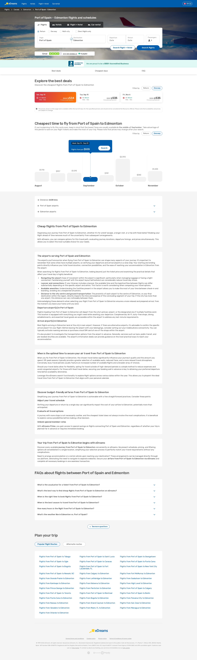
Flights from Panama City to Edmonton (137, 598)
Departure (113, 38)
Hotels (32, 4)
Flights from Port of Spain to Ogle (53, 561)
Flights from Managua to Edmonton (135, 608)
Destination (78, 38)
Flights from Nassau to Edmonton (53, 603)
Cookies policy (91, 638)
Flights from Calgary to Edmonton (94, 573)
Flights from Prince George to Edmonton (56, 588)
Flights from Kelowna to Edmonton (95, 583)
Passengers (152, 37)
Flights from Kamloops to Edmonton (54, 583)
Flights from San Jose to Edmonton (135, 603)
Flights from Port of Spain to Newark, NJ (56, 573)
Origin (41, 38)
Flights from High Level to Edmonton (136, 583)
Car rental (56, 4)
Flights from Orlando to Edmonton (54, 613)
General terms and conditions (75, 638)
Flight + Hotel (44, 4)
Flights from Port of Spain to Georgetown (138, 557)
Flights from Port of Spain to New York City (138, 566)
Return (130, 38)
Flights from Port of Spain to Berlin (135, 593)
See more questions (100, 527)
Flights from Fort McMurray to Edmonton (137, 573)
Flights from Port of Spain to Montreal (96, 593)
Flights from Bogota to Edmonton (94, 598)
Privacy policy (102, 638)
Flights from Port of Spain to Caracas (96, 561)
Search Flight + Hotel (122, 48)
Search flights (148, 48)
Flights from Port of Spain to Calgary (136, 588)
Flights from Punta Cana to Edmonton (55, 598)
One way (157, 88)
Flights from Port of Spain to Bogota (55, 566)
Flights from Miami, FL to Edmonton (95, 608)
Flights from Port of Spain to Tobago (54, 557)
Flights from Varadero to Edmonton (54, 608)
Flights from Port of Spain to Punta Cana (137, 561)
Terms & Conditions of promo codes (120, 638)
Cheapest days (101, 71)
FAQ (143, 71)
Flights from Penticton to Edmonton (95, 588)
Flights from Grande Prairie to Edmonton (56, 578)
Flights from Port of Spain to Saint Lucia (97, 557)
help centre (126, 648)
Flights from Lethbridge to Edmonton (96, 578)
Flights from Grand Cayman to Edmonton (97, 603)
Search (104, 148)
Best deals (56, 71)
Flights (24, 4)
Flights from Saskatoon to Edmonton (136, 578)
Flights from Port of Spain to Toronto (55, 593)
